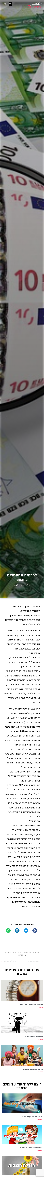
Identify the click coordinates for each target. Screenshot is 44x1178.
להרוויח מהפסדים (22, 575)
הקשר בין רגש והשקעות (33, 1069)
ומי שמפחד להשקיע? (34, 1036)
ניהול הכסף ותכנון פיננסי (22, 952)
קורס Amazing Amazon (32, 1116)
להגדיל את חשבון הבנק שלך (31, 1004)
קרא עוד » (40, 1007)
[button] (10, 4)
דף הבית (36, 952)
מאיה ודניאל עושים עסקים (30, 1147)
